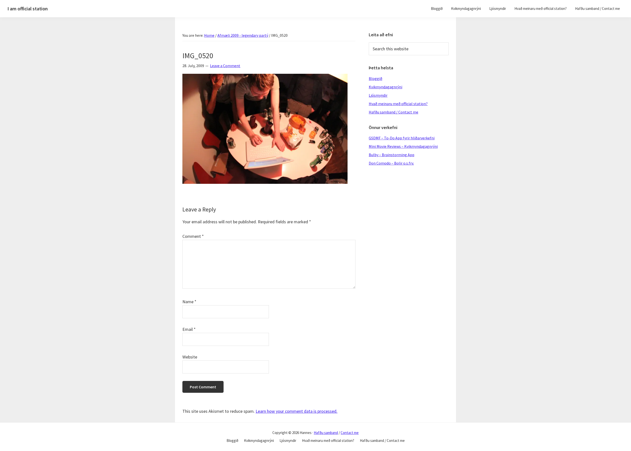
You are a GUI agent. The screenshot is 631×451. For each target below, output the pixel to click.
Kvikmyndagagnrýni (385, 86)
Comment (193, 236)
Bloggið (375, 78)
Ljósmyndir (378, 95)
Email (189, 329)
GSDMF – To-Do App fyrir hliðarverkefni (402, 137)
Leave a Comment (225, 65)
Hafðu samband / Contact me (393, 112)
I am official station (27, 8)
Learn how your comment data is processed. (296, 411)
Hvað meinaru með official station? (398, 103)
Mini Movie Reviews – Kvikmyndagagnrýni (403, 146)
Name (189, 301)
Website (189, 357)
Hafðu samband (326, 432)
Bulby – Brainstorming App (391, 154)
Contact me (350, 432)
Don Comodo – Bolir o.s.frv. (391, 163)
